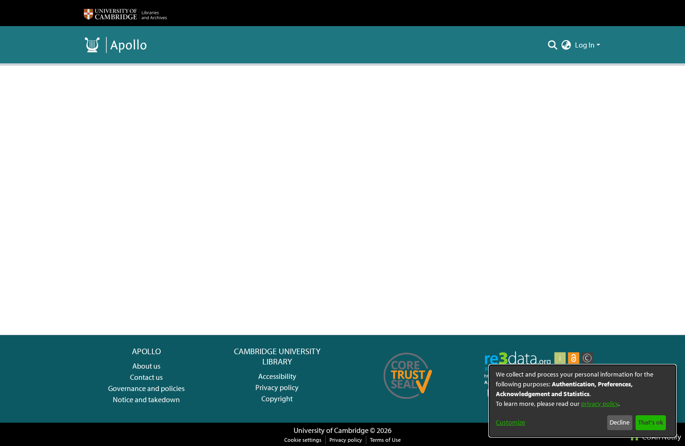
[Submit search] (553, 44)
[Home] (125, 13)
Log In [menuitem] (585, 44)
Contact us (146, 377)
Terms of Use (385, 439)
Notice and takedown (146, 399)
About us (146, 366)
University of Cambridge (331, 430)
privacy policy (599, 403)
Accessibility (277, 376)
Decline (620, 422)
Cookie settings (303, 439)
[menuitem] (566, 44)
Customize (510, 422)
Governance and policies (146, 388)
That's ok (650, 422)
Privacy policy (277, 387)
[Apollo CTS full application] (408, 402)
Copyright (277, 398)
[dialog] (582, 401)
